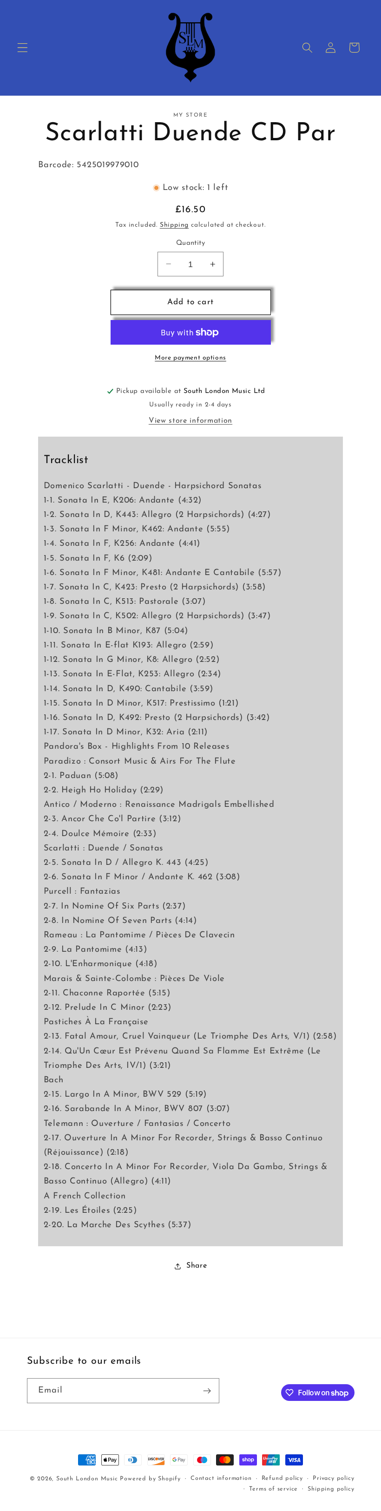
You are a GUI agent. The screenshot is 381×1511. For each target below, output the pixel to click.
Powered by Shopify (150, 1479)
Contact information (220, 1478)
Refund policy (282, 1478)
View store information (190, 421)
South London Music (87, 1479)
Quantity (190, 243)
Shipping (174, 225)
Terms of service (273, 1489)
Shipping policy (331, 1489)
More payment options (190, 358)
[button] (22, 47)
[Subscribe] (207, 1390)
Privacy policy (333, 1478)
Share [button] (196, 1265)
